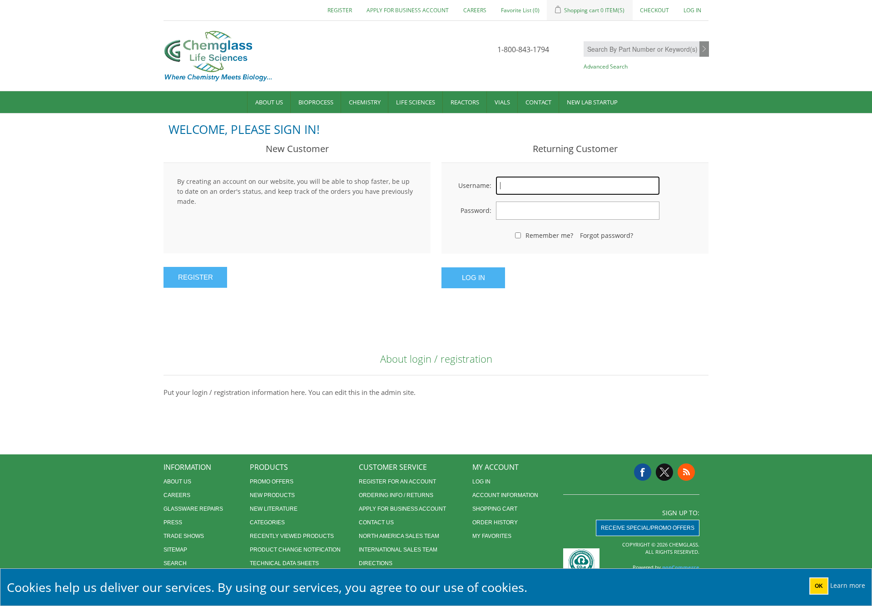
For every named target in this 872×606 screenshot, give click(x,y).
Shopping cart (494, 509)
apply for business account (408, 10)
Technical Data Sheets (284, 563)
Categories (267, 522)
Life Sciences (415, 102)
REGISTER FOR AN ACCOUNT (397, 481)
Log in (692, 10)
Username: (474, 185)
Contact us (376, 522)
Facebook (642, 472)
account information (505, 495)
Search (704, 49)
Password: (476, 210)
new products (272, 495)
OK (819, 586)
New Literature (273, 509)
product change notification (295, 550)
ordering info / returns (396, 495)
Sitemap (175, 550)
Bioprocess (315, 102)
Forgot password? (606, 235)
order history (495, 522)
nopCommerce (680, 567)
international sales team (398, 550)
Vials (502, 102)
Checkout (654, 10)
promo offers (271, 481)
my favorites (491, 536)
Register (339, 10)
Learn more (847, 585)
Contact (538, 102)
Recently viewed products (292, 536)
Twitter (664, 472)
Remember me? (549, 235)
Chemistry (365, 102)
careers (474, 10)
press (173, 522)
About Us (269, 102)
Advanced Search (606, 66)
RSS (686, 472)
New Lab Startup (592, 102)
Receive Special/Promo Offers (647, 528)
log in (481, 481)
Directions (375, 563)
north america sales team (399, 536)
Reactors (465, 102)
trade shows (184, 536)
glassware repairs (193, 509)
